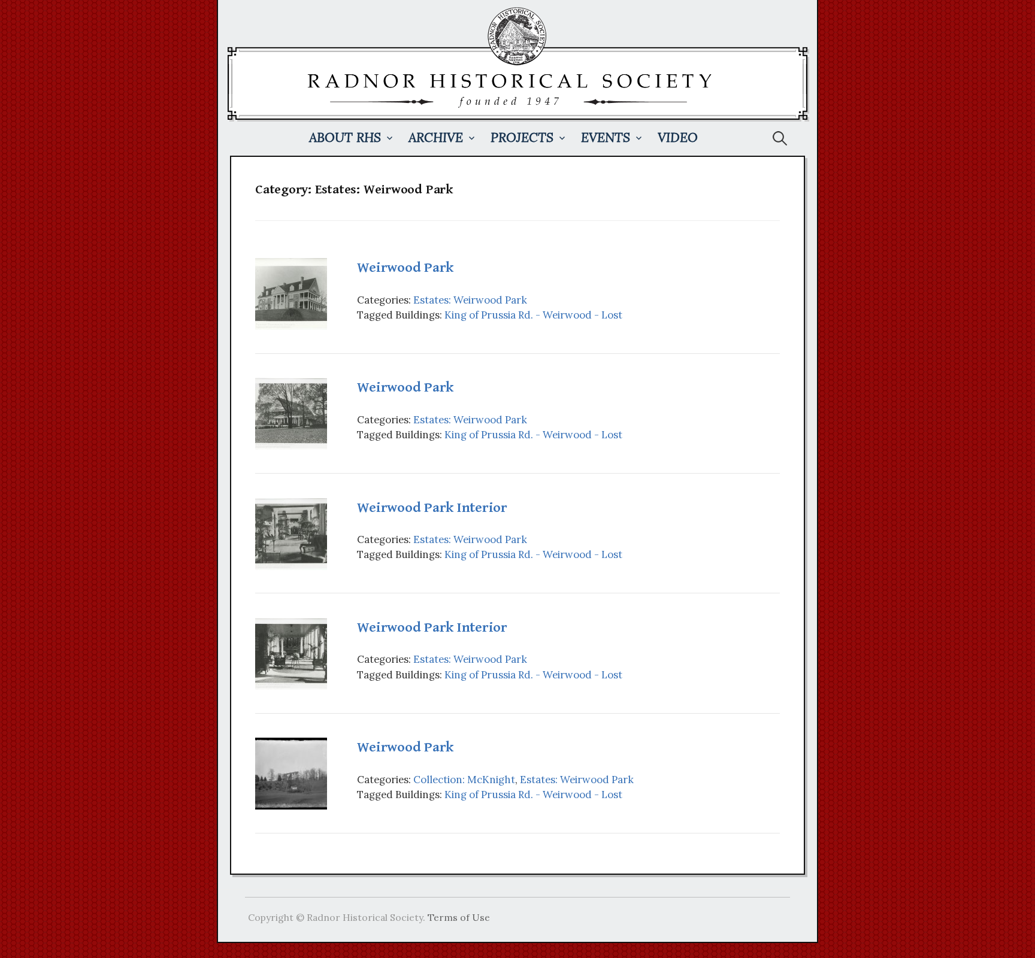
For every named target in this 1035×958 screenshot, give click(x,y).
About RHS (345, 137)
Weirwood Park (405, 267)
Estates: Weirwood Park (470, 300)
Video (678, 137)
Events (605, 137)
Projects (522, 137)
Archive (435, 137)
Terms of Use (459, 917)
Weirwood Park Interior (432, 507)
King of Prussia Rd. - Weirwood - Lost (533, 315)
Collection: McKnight (464, 779)
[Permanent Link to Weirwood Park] (291, 292)
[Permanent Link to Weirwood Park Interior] (291, 532)
